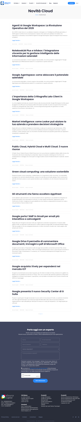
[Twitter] (76, 417)
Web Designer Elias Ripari (49, 420)
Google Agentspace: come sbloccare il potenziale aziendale (40, 76)
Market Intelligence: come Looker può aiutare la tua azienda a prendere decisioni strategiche (39, 123)
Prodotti (31, 3)
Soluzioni (24, 3)
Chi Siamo (16, 3)
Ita (77, 3)
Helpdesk (55, 3)
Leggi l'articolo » (16, 40)
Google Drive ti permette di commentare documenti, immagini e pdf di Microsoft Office (38, 243)
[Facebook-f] (73, 417)
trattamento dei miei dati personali (38, 368)
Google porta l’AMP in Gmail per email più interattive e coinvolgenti (35, 218)
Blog (50, 3)
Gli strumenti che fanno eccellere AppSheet (37, 194)
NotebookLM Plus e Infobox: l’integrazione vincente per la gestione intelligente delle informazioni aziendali (35, 53)
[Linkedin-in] (79, 417)
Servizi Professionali (41, 3)
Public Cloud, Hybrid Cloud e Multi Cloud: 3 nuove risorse (40, 148)
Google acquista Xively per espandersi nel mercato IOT (36, 268)
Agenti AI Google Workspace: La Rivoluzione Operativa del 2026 (37, 27)
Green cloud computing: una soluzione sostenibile (40, 171)
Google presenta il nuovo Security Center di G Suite (38, 293)
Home (36, 14)
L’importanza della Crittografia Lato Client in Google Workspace (37, 98)
